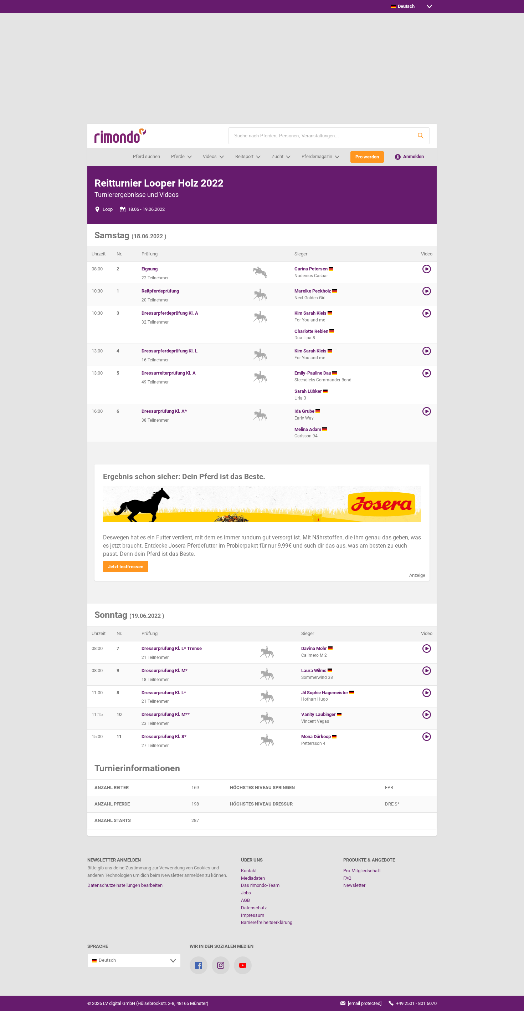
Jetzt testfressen (125, 566)
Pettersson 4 (313, 743)
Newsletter (354, 885)
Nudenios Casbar (311, 275)
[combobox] (412, 6)
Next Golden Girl (309, 297)
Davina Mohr (314, 648)
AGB (245, 900)
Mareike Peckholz (313, 291)
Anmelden (413, 156)
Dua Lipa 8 (304, 337)
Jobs (246, 892)
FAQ (347, 878)
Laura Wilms (314, 670)
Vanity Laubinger (319, 714)
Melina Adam (308, 429)
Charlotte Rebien (311, 331)
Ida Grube (304, 411)
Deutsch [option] (405, 6)
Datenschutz (254, 907)
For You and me (309, 319)
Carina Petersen (311, 268)
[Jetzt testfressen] (262, 504)
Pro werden (367, 156)
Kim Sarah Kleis (311, 313)
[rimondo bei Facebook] (198, 965)
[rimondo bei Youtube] (243, 965)
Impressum (252, 915)
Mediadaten (253, 878)
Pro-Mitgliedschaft (362, 870)
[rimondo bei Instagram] (221, 965)
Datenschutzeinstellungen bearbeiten (125, 885)
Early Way (304, 418)
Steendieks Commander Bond (322, 379)
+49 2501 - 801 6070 (416, 1003)
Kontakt (249, 870)
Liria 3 (300, 398)
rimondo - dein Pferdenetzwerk (120, 136)
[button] (421, 135)
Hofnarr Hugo (314, 699)
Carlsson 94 (306, 435)
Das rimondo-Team (260, 885)
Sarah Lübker (308, 391)
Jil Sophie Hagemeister (325, 692)
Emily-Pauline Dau (313, 373)
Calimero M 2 (314, 655)
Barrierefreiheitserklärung (266, 922)
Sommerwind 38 (317, 677)
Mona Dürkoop (316, 736)
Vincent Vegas (315, 721)
